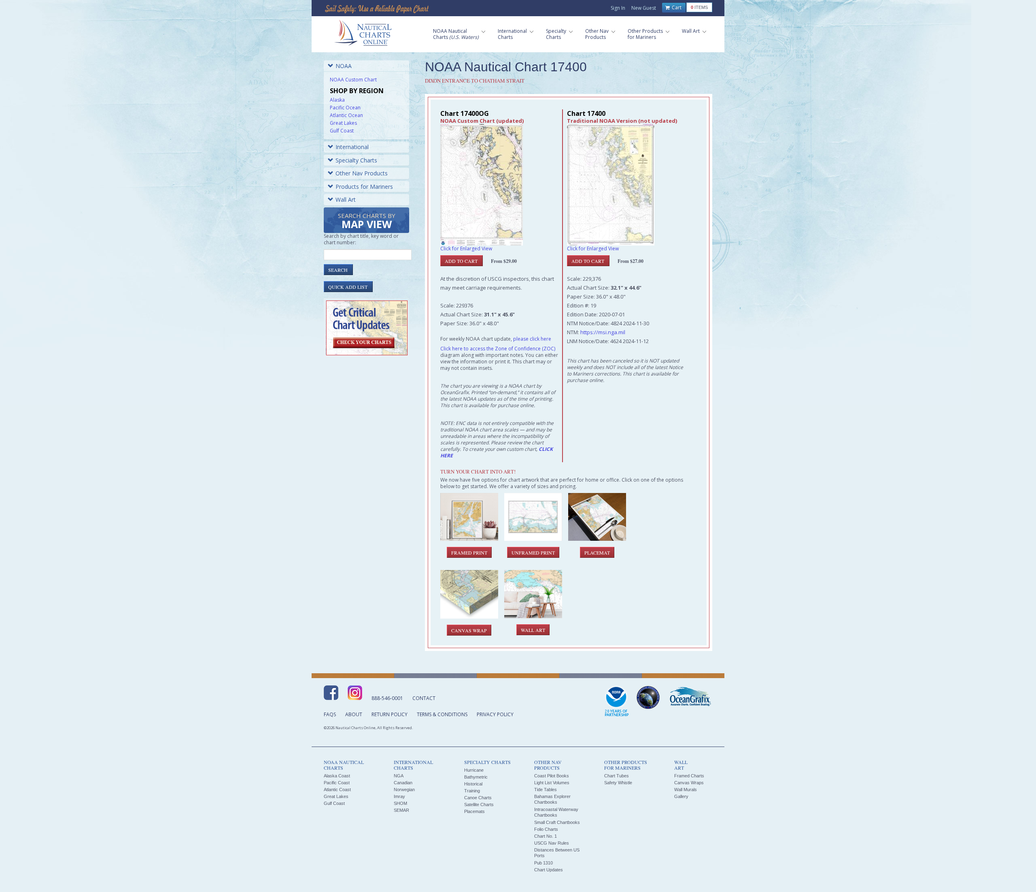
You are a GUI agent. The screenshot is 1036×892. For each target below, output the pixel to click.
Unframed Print (533, 552)
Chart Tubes (616, 775)
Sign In (618, 7)
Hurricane (474, 770)
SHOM (400, 803)
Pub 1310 (543, 862)
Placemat (597, 552)
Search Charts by (366, 221)
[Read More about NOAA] (617, 701)
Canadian (403, 782)
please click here (532, 338)
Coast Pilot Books (551, 775)
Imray (399, 796)
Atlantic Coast (337, 789)
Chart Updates (548, 869)
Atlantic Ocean (346, 115)
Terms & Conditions (442, 714)
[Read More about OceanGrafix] (690, 697)
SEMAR (401, 810)
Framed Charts (689, 775)
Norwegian (404, 789)
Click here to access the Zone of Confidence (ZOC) (497, 348)
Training (472, 790)
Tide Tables (545, 789)
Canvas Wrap (469, 630)
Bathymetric (476, 777)
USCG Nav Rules (551, 843)
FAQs (330, 714)
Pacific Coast (337, 782)
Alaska (337, 99)
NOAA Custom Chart (353, 79)
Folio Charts (546, 829)
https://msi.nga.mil (602, 332)
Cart (676, 7)
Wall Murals (685, 789)
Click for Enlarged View (466, 248)
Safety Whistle (618, 782)
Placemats (474, 811)
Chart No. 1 (545, 836)
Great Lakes (343, 123)
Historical (473, 783)
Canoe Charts (478, 797)
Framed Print (469, 552)
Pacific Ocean (345, 107)
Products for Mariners (364, 186)
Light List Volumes (551, 782)
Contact (423, 698)
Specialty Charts (356, 160)
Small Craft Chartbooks (557, 822)
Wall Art (345, 199)
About (353, 714)
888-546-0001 (387, 698)
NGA (398, 775)
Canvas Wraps (689, 782)
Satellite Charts (479, 804)
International (352, 147)
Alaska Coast (337, 775)
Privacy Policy (495, 714)
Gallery (681, 796)
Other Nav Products (361, 173)
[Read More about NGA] (648, 697)
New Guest (643, 7)
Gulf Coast (342, 130)
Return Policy (390, 714)
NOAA (343, 66)
